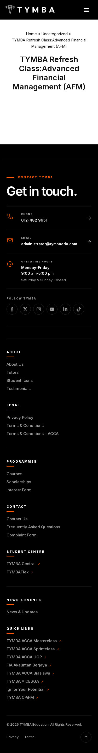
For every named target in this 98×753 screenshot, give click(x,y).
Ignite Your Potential (28, 689)
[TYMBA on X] (25, 309)
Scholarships (19, 481)
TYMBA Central (23, 563)
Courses (14, 473)
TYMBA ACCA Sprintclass (33, 648)
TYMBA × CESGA (25, 681)
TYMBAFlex (20, 572)
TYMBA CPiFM (22, 697)
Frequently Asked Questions (33, 526)
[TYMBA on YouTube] (52, 309)
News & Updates (22, 611)
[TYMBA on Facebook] (12, 309)
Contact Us (17, 518)
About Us (15, 364)
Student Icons (20, 380)
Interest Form (19, 489)
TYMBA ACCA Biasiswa (31, 673)
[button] (86, 9)
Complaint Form (22, 534)
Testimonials (19, 388)
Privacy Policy (20, 417)
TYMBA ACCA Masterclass (34, 640)
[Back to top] (85, 737)
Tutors (13, 372)
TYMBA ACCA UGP (26, 656)
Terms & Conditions (25, 425)
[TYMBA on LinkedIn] (65, 309)
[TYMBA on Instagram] (38, 309)
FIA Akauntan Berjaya (29, 665)
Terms (29, 737)
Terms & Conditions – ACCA (33, 433)
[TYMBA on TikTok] (78, 309)
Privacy (13, 737)
